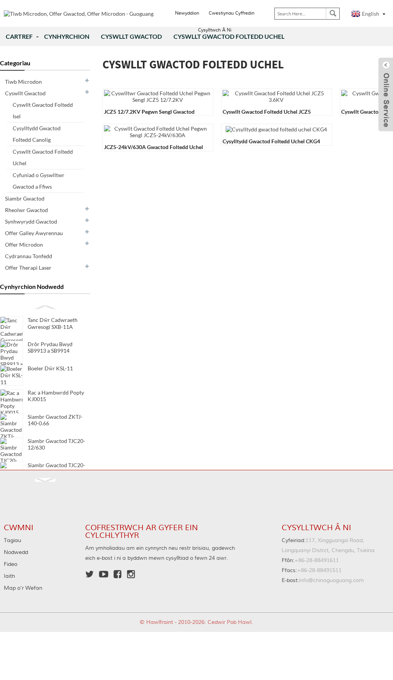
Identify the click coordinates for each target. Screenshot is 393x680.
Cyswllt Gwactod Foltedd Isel (43, 110)
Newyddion (187, 13)
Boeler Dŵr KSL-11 (50, 368)
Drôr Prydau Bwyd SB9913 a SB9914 (50, 347)
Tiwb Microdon (23, 81)
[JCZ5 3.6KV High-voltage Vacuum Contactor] (276, 96)
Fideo (10, 564)
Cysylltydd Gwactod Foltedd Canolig (37, 134)
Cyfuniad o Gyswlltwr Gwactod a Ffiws (38, 181)
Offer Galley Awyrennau (34, 233)
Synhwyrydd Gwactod (31, 221)
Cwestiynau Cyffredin (231, 13)
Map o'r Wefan (23, 588)
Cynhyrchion (66, 36)
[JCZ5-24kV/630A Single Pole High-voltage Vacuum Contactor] (157, 131)
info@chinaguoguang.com (323, 580)
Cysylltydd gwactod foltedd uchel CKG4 (271, 141)
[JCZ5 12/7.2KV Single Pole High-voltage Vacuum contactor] (157, 96)
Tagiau (12, 540)
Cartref (19, 36)
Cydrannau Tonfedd (28, 256)
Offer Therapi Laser (28, 267)
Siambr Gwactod (25, 198)
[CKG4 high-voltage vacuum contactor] (276, 128)
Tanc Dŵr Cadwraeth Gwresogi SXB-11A (53, 323)
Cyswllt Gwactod (131, 36)
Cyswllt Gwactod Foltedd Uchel (43, 157)
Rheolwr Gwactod (26, 210)
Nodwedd (16, 552)
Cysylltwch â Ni (214, 30)
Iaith (9, 576)
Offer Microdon (24, 244)
